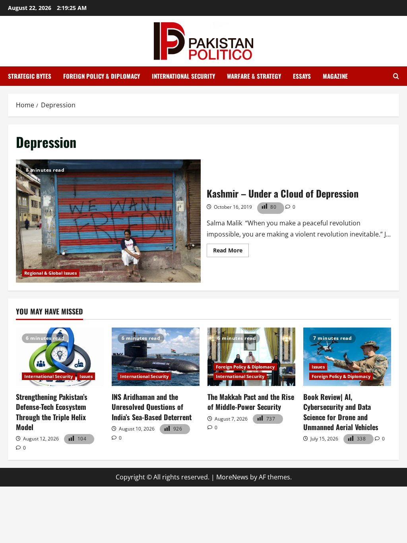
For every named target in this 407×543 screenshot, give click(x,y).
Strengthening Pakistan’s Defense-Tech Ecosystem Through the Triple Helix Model (51, 412)
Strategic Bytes (29, 76)
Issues (86, 376)
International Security (183, 76)
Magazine (335, 76)
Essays (302, 76)
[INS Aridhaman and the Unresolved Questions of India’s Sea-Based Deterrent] (156, 357)
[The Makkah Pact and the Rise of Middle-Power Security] (251, 357)
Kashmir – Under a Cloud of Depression (108, 221)
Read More (231, 251)
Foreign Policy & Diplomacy (101, 76)
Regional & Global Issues (50, 273)
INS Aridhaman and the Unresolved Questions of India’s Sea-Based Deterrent (152, 407)
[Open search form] (396, 76)
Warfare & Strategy (254, 76)
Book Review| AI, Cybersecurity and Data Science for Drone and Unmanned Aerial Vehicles (340, 412)
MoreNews (232, 477)
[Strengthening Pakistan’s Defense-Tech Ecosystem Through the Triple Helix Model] (60, 357)
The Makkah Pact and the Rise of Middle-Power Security (250, 402)
